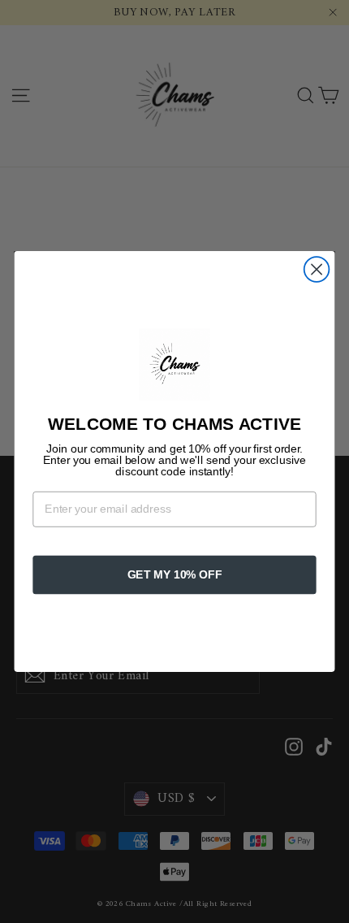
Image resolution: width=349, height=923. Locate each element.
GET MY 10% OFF (174, 575)
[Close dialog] (317, 269)
